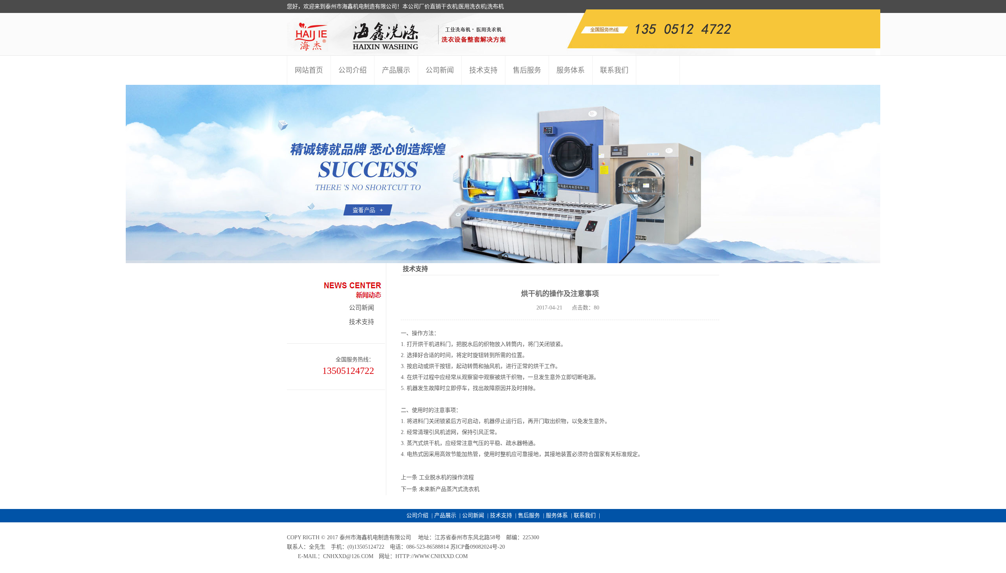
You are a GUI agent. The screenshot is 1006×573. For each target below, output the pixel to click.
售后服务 (529, 515)
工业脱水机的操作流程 (446, 477)
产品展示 (445, 515)
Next (998, 173)
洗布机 (495, 6)
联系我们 (585, 515)
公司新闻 (361, 307)
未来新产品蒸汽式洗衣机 (449, 489)
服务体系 (557, 515)
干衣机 (449, 6)
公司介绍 (417, 515)
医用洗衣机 (472, 6)
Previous (6, 173)
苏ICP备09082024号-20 (477, 547)
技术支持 (361, 322)
